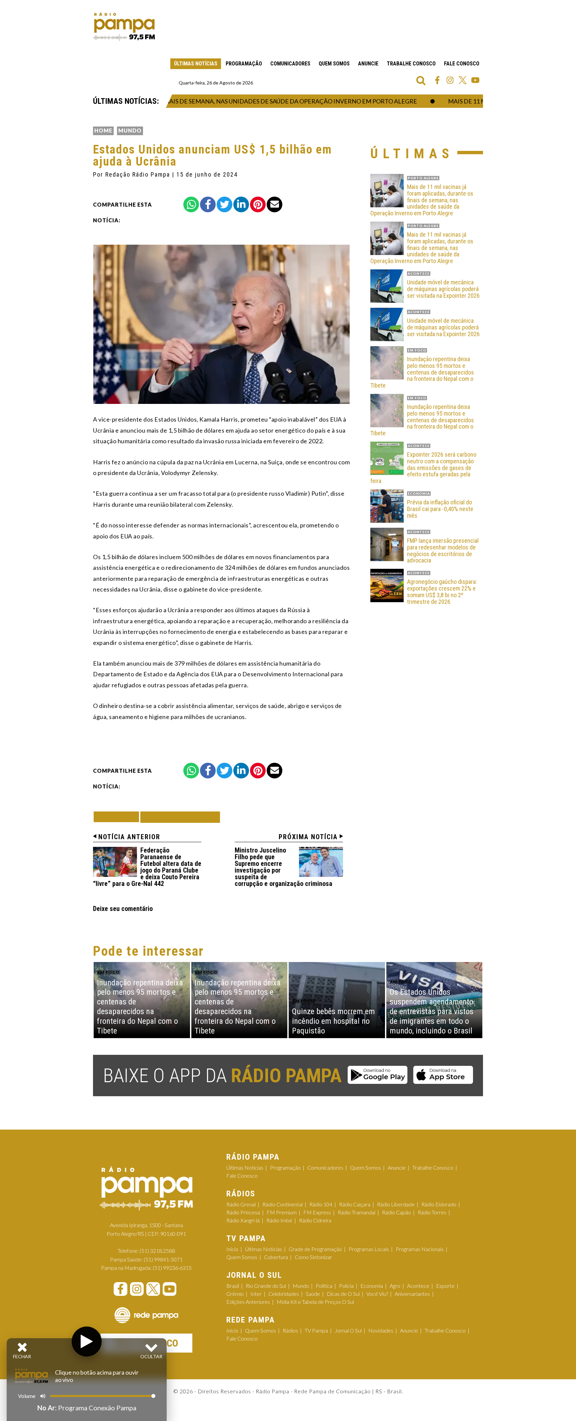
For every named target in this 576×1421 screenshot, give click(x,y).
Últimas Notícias (195, 63)
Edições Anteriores (248, 1301)
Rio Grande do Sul (266, 1285)
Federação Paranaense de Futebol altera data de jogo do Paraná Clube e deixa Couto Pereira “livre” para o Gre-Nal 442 (147, 867)
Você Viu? (377, 1293)
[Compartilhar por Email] (274, 204)
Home (103, 130)
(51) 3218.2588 (157, 1250)
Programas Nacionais (420, 1249)
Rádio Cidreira (315, 1220)
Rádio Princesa (243, 1212)
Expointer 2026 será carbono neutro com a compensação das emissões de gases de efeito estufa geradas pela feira (423, 467)
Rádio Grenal (241, 1204)
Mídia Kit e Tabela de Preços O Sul (315, 1301)
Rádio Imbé (279, 1220)
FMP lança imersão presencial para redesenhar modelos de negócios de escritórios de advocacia (443, 550)
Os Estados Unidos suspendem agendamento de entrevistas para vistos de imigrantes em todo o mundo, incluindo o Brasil (431, 1011)
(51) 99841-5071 (163, 1259)
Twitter (463, 80)
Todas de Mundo (180, 816)
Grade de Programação (315, 1249)
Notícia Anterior (129, 837)
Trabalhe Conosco (411, 63)
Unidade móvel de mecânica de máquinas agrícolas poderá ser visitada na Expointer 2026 (443, 289)
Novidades (380, 1330)
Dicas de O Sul (343, 1293)
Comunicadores (290, 63)
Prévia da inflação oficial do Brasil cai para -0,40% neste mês (440, 509)
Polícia (346, 1285)
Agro (395, 1285)
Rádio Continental (282, 1204)
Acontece (418, 1285)
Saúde (313, 1293)
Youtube (475, 80)
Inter (256, 1293)
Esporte (445, 1285)
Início (232, 1249)
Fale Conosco (461, 63)
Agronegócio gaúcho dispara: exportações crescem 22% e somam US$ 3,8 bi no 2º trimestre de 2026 (442, 591)
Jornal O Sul (348, 1330)
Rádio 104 (320, 1204)
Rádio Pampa (124, 26)
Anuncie (368, 63)
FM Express (317, 1212)
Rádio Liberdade (396, 1204)
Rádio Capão (396, 1212)
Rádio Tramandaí (356, 1212)
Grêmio (235, 1293)
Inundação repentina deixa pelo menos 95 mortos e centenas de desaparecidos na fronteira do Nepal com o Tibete (422, 372)
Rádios (290, 1330)
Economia (371, 1285)
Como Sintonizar (313, 1257)
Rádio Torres (432, 1212)
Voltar (118, 816)
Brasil (232, 1285)
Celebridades (283, 1293)
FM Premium (282, 1212)
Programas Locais (369, 1249)
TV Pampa (316, 1330)
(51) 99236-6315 (172, 1267)
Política (324, 1285)
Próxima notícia (308, 837)
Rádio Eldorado (438, 1204)
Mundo (130, 130)
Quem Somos (334, 63)
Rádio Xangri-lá (243, 1220)
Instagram (450, 80)
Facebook (437, 80)
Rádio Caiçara (354, 1204)
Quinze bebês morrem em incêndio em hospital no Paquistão (333, 1021)
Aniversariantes (412, 1293)
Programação (244, 63)
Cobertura (276, 1257)
